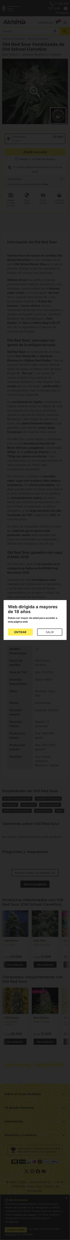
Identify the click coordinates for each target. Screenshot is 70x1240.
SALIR (50, 632)
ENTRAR (20, 632)
